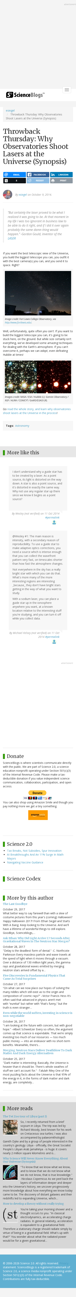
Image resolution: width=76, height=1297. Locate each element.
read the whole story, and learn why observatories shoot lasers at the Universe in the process (37, 411)
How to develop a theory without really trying (33, 1203)
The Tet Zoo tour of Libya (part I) (25, 1116)
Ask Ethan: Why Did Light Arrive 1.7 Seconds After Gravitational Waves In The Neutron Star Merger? (36, 939)
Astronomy (22, 426)
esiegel (10, 110)
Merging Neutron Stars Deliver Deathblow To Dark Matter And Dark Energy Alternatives (37, 1052)
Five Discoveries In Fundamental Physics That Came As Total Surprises (34, 977)
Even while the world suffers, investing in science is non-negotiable (37, 1014)
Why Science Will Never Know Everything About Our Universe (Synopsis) (35, 1160)
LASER (12, 238)
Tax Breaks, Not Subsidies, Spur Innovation (34, 850)
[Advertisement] (38, 45)
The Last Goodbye (15, 904)
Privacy (63, 1263)
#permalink (52, 517)
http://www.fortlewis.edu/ (18, 322)
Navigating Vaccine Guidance (25, 862)
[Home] (25, 96)
